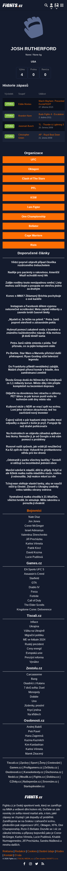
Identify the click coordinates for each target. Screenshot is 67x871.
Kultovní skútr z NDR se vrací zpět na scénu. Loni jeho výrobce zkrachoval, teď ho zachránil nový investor (33, 409)
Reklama (8, 851)
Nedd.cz (13, 776)
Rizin (33, 245)
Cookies (32, 851)
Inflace (34, 622)
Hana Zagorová (34, 735)
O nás (18, 855)
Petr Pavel (34, 731)
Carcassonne (34, 674)
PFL (33, 188)
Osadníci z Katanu (34, 683)
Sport (34, 762)
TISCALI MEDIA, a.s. (26, 859)
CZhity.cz (15, 781)
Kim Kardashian (34, 744)
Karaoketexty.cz (33, 772)
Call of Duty (34, 600)
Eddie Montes (24, 104)
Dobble (34, 696)
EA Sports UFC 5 (34, 569)
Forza (34, 591)
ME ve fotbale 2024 (34, 639)
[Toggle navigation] (61, 5)
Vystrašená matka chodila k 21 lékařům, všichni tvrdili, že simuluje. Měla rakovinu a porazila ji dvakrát (33, 499)
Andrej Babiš (34, 726)
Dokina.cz (53, 776)
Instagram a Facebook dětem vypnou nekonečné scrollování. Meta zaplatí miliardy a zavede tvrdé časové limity (33, 309)
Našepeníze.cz (32, 781)
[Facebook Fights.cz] (24, 863)
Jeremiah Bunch (26, 126)
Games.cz (16, 767)
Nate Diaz (34, 516)
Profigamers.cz (33, 767)
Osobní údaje (46, 851)
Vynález (34, 661)
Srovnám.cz (50, 781)
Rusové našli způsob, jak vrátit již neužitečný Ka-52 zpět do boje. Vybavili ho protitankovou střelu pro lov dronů (33, 449)
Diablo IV (34, 587)
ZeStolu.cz (50, 767)
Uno (34, 701)
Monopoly (34, 692)
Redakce (20, 851)
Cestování (54, 762)
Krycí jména (34, 710)
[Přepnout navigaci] (51, 5)
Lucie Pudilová (34, 557)
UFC (33, 159)
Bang (34, 678)
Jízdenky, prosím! (34, 705)
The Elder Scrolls (34, 605)
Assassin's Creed (34, 573)
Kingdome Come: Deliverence (34, 609)
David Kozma (34, 552)
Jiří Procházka (34, 539)
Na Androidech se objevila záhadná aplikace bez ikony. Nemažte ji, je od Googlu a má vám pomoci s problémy (33, 436)
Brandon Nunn (25, 116)
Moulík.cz (26, 776)
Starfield (34, 578)
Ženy (43, 762)
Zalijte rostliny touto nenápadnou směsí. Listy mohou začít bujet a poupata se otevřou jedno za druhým (33, 285)
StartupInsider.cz (34, 786)
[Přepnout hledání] (46, 5)
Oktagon (33, 169)
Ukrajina (34, 626)
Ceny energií (34, 648)
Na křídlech (34, 714)
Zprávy (24, 762)
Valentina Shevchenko (34, 534)
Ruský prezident (34, 644)
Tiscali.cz (12, 762)
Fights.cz (39, 776)
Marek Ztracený (34, 753)
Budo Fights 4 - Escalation (51, 114)
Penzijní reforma (34, 657)
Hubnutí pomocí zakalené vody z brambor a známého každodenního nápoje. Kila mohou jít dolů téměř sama (33, 332)
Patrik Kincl (34, 548)
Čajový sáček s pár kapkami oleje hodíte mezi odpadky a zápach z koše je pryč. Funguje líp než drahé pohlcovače (33, 422)
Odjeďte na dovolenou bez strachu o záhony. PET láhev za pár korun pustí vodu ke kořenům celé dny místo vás (33, 396)
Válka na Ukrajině (34, 630)
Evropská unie (34, 653)
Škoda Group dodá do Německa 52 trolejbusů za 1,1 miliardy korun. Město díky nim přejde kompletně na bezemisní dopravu (33, 383)
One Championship (34, 216)
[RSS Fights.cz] (42, 863)
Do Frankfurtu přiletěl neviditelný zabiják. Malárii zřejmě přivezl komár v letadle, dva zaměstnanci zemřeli (33, 369)
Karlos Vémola (34, 543)
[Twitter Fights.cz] (36, 863)
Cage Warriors (33, 235)
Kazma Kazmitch (34, 740)
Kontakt (8, 855)
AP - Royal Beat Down (49, 135)
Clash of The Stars (33, 178)
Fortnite (34, 596)
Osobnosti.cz (14, 772)
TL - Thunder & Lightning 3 (51, 125)
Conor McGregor (34, 525)
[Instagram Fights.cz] (30, 863)
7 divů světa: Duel (34, 687)
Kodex (60, 851)
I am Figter (33, 207)
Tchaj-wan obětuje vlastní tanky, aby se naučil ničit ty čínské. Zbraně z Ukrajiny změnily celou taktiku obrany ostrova (34, 486)
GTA (34, 582)
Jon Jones (34, 521)
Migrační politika (34, 635)
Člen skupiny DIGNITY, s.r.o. (47, 859)
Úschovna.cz (53, 772)
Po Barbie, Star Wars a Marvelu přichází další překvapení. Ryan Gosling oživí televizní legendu (33, 356)
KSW (33, 197)
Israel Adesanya (34, 530)
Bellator (33, 226)
